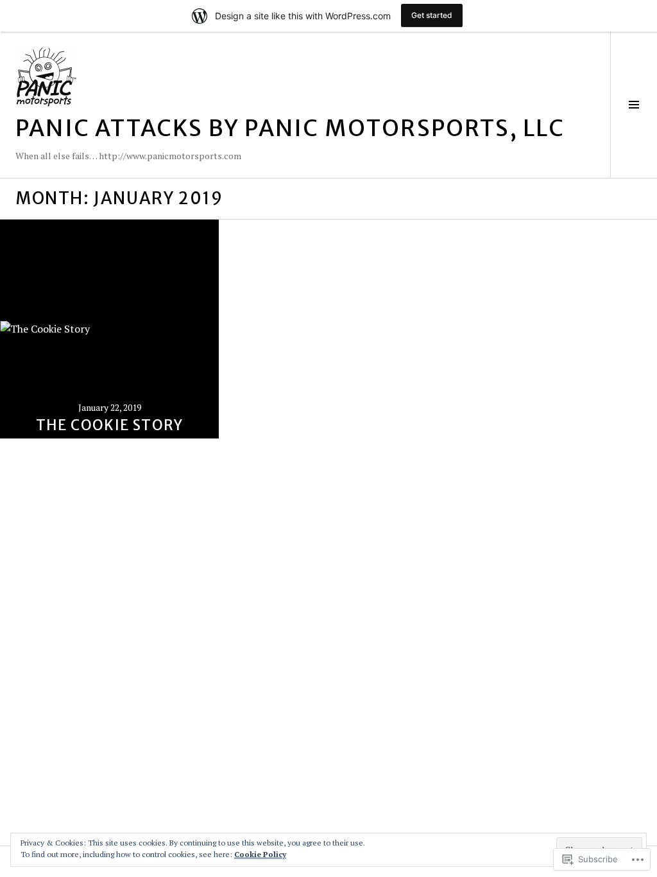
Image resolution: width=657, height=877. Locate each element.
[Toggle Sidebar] (633, 104)
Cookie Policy (260, 854)
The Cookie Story (109, 425)
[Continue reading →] (109, 329)
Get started (431, 15)
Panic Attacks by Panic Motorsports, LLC (290, 128)
